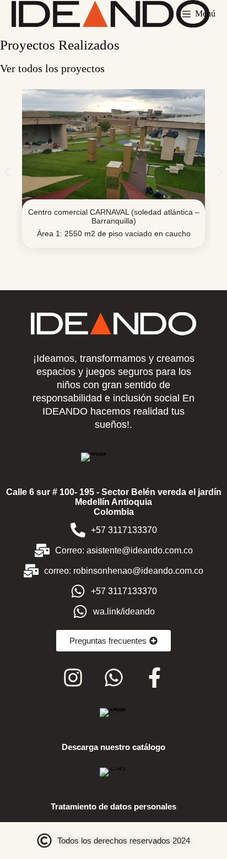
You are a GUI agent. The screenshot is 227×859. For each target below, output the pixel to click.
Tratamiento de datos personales (113, 806)
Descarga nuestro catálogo (113, 747)
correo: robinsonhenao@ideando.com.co (123, 570)
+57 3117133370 (124, 530)
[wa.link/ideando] (80, 611)
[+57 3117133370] (78, 530)
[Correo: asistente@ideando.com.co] (42, 550)
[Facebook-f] (154, 677)
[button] (7, 172)
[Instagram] (72, 677)
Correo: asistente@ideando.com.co (124, 550)
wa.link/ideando (124, 611)
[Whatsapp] (113, 677)
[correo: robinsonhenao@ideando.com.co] (31, 570)
